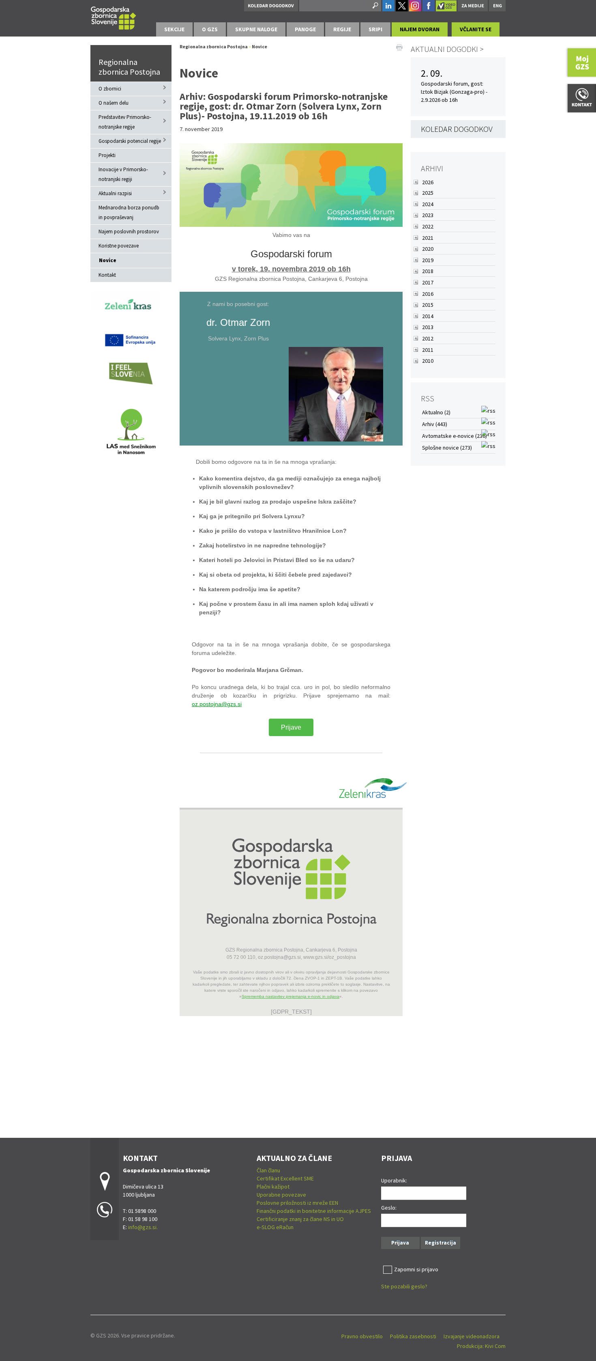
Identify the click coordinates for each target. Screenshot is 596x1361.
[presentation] (210, 29)
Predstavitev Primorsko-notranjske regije (125, 122)
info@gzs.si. (143, 1227)
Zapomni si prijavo (416, 1269)
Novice (107, 260)
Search (374, 5)
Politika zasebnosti (413, 1336)
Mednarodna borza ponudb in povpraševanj (129, 212)
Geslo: (389, 1207)
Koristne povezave (119, 245)
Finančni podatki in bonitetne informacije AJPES (314, 1211)
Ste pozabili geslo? (404, 1286)
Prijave (291, 727)
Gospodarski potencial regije (130, 141)
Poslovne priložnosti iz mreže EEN (297, 1202)
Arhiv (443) (434, 424)
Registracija (440, 1242)
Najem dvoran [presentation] (419, 29)
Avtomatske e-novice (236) (454, 435)
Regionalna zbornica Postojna (129, 67)
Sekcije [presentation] (174, 29)
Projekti (107, 155)
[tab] (174, 29)
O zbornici (110, 88)
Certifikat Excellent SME (285, 1178)
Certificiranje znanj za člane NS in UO (300, 1219)
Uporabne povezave (281, 1194)
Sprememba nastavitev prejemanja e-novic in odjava (290, 996)
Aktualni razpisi (115, 193)
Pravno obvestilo (362, 1336)
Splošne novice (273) (447, 447)
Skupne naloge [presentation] (256, 29)
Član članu (268, 1170)
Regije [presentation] (342, 29)
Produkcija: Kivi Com (481, 1346)
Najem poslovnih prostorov (129, 231)
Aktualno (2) (436, 412)
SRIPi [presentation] (375, 29)
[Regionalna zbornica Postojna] (113, 17)
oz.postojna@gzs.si (217, 704)
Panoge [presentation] (305, 29)
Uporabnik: (394, 1180)
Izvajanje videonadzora (472, 1336)
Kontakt (107, 274)
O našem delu (114, 102)
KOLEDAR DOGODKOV (457, 129)
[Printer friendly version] (399, 46)
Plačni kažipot (273, 1186)
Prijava (400, 1242)
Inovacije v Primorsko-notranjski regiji (123, 174)
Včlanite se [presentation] (475, 29)
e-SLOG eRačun (275, 1227)
